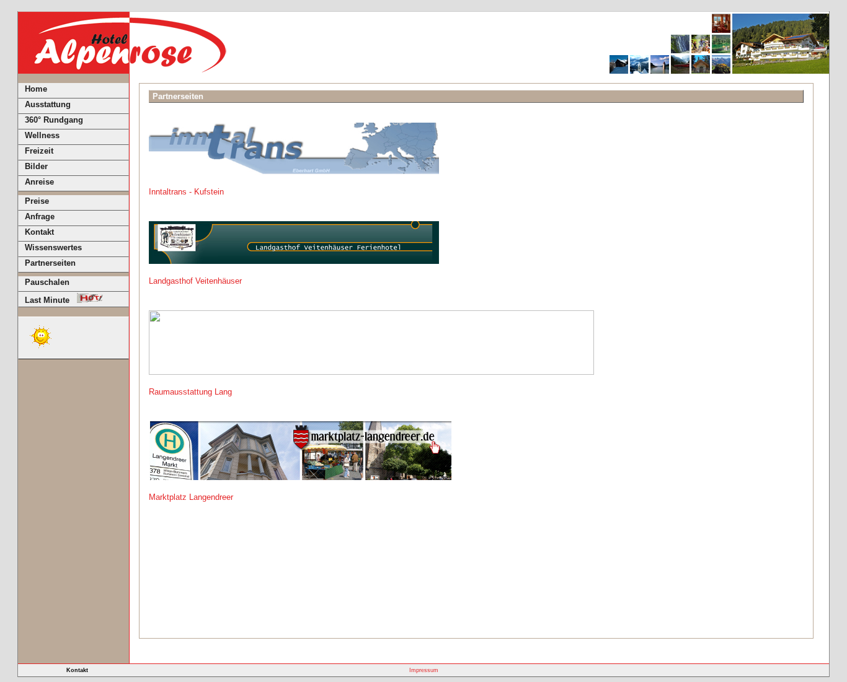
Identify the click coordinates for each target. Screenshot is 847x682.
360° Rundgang (54, 120)
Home (36, 89)
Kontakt (39, 232)
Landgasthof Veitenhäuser (195, 281)
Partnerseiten (50, 263)
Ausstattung (48, 104)
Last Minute (51, 300)
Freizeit (39, 150)
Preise (37, 201)
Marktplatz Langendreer (191, 497)
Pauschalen (47, 282)
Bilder (36, 166)
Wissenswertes (53, 247)
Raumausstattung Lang (190, 391)
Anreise (39, 181)
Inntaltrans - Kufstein (186, 191)
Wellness (42, 135)
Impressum (423, 670)
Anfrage (40, 216)
